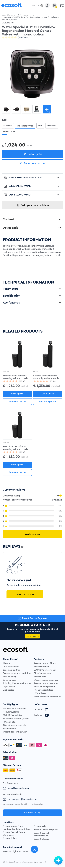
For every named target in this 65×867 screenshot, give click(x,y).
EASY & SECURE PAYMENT (20, 195)
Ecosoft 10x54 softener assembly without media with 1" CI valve (15, 377)
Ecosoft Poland (10, 838)
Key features (11, 302)
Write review (32, 534)
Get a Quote (35, 154)
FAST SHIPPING (25, 178)
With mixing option (25, 126)
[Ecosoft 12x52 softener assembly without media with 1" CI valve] (47, 354)
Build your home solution (35, 205)
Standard (7, 126)
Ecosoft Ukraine (41, 839)
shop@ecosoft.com (18, 788)
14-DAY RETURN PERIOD (20, 186)
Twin (40, 126)
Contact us (30, 812)
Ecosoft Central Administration (41, 834)
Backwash (51, 126)
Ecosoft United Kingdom (46, 830)
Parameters (10, 288)
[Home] (11, 5)
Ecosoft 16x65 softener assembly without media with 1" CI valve (15, 448)
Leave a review (25, 594)
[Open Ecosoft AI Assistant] (58, 860)
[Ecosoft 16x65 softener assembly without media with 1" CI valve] (17, 425)
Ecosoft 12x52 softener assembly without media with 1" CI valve (46, 377)
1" (4, 137)
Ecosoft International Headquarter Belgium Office (16, 827)
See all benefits (32, 636)
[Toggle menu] (62, 5)
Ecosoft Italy (40, 826)
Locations (8, 822)
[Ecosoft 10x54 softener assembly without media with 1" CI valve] (17, 354)
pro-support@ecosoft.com (22, 799)
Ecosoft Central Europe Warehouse (14, 833)
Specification (11, 295)
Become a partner (35, 163)
